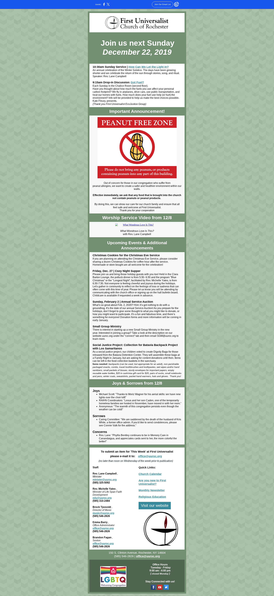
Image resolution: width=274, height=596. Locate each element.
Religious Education (152, 496)
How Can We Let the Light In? (148, 66)
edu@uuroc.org (102, 497)
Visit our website (154, 505)
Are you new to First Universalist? (152, 482)
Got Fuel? (137, 82)
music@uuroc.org (103, 513)
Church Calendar (150, 474)
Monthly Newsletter (152, 490)
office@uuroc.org (150, 456)
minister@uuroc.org (105, 479)
